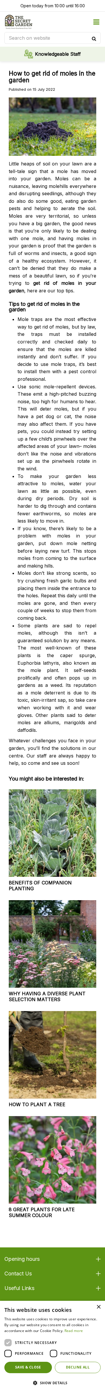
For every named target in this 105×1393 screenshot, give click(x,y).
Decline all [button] (78, 1367)
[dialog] (52, 1347)
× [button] (98, 1307)
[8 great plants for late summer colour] (52, 1160)
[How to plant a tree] (52, 1055)
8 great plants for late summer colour (42, 1212)
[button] (52, 1382)
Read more (73, 1330)
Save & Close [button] (28, 1367)
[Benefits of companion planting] (52, 833)
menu (96, 22)
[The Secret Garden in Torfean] (18, 22)
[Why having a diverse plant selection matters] (52, 944)
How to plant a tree (37, 1104)
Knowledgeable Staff (58, 54)
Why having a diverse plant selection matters (47, 996)
